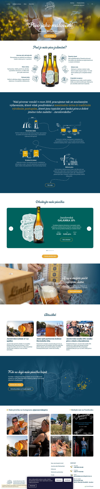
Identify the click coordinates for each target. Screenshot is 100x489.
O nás (52, 475)
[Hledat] (88, 4)
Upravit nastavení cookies (19, 483)
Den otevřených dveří (57, 463)
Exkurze (53, 469)
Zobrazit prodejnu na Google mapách (20, 389)
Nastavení (32, 485)
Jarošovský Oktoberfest (58, 466)
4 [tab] (50, 250)
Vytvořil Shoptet (89, 486)
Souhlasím (67, 480)
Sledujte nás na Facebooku (82, 410)
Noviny (72, 3)
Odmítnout (59, 480)
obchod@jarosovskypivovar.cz (83, 476)
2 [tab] (48, 250)
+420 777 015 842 (78, 471)
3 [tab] (49, 250)
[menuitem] (8, 4)
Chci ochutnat (66, 239)
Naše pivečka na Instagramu (28, 410)
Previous (11, 228)
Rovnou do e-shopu (15, 384)
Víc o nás (50, 185)
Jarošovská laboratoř (78, 5)
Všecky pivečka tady (50, 256)
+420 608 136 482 (78, 467)
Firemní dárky (80, 3)
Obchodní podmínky (57, 472)
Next (89, 228)
